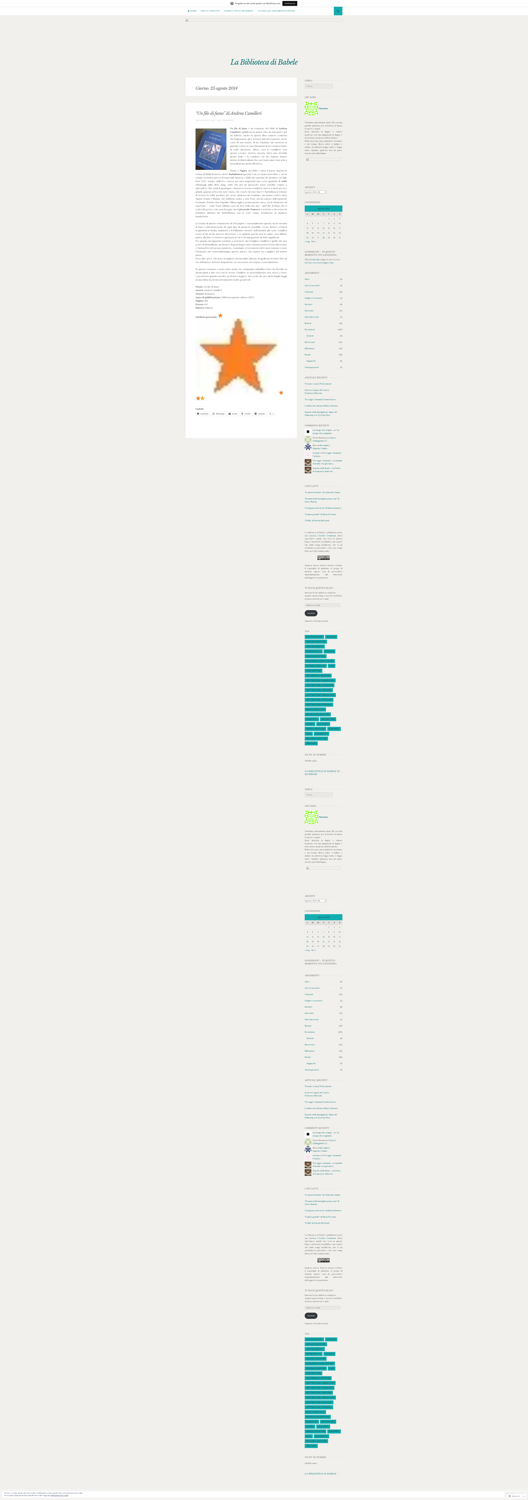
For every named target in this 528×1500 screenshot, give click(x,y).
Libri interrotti (312, 317)
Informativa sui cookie (59, 1495)
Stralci (308, 354)
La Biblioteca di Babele (264, 62)
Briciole (310, 336)
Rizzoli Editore (315, 729)
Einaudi (329, 651)
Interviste (309, 310)
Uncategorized (312, 367)
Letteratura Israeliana (320, 695)
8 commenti (227, 120)
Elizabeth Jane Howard (320, 661)
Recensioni (310, 329)
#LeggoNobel (314, 637)
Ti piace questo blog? (319, 588)
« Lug (307, 241)
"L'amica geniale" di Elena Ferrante (320, 514)
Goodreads (314, 259)
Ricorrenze (310, 342)
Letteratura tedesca (319, 704)
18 (307, 233)
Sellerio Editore (316, 738)
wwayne (316, 453)
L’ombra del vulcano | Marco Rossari (321, 406)
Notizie (308, 323)
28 (324, 237)
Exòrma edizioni (315, 666)
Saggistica (321, 734)
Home (193, 11)
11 (307, 228)
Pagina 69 (311, 361)
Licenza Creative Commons (322, 535)
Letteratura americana (320, 680)
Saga (308, 734)
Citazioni (309, 292)
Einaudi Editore (315, 656)
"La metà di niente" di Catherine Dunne (322, 492)
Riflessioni (309, 348)
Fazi (331, 666)
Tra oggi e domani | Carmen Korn (320, 399)
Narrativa (312, 719)
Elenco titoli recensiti (238, 11)
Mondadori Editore (317, 714)
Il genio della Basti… (322, 468)
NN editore (328, 719)
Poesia (310, 724)
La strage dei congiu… (323, 430)
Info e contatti (210, 11)
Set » (313, 241)
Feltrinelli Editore (318, 675)
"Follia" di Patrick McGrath (317, 520)
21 (323, 233)
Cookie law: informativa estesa (276, 11)
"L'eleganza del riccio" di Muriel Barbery (323, 508)
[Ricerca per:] (319, 86)
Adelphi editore (316, 642)
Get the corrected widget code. (319, 262)
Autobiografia (314, 646)
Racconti (323, 724)
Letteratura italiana (319, 700)
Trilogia (311, 743)
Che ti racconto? (312, 285)
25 (307, 237)
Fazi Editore (313, 671)
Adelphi (331, 637)
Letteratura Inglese (319, 690)
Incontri (308, 304)
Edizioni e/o (313, 651)
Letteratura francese (319, 685)
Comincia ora (290, 3)
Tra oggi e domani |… (322, 460)
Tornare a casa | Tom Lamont (318, 384)
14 (323, 228)
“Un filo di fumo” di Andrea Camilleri (229, 113)
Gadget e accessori (313, 298)
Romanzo (334, 729)
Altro (307, 279)
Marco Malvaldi (315, 709)
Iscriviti (311, 613)
